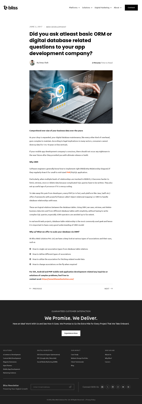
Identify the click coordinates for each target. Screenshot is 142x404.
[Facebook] (102, 387)
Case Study (74, 354)
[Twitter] (107, 387)
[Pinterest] (128, 387)
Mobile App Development (11, 369)
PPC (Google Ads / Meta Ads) (46, 358)
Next (107, 289)
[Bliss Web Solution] (10, 7)
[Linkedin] (113, 387)
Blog (72, 365)
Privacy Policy (90, 400)
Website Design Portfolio (79, 358)
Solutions (86, 7)
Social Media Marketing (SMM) (47, 362)
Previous (37, 289)
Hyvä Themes (7, 365)
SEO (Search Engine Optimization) (48, 354)
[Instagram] (118, 387)
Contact (131, 7)
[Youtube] (123, 387)
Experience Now (71, 333)
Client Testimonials (77, 362)
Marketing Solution (9, 373)
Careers (107, 362)
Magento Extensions (10, 362)
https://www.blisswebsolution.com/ (58, 279)
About (116, 7)
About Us (108, 354)
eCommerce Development (12, 354)
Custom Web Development (12, 358)
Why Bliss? (108, 358)
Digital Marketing (102, 7)
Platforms (73, 7)
